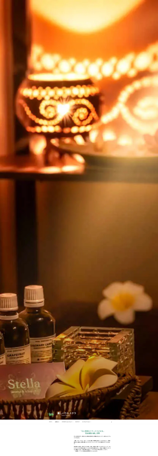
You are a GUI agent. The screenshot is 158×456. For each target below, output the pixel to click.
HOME (50, 421)
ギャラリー (77, 421)
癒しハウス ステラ (67, 413)
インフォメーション (86, 421)
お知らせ (57, 421)
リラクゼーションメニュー (67, 421)
